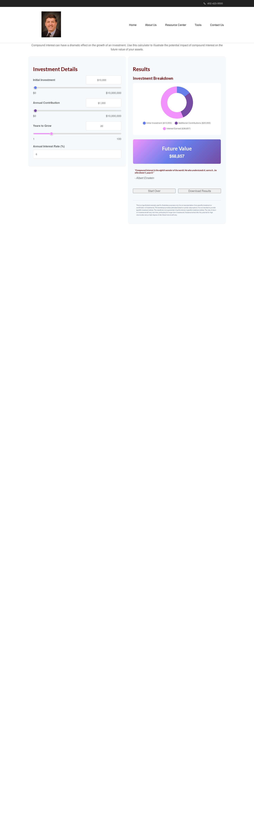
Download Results (199, 191)
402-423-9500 (215, 3)
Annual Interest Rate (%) (49, 146)
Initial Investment (44, 80)
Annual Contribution (46, 103)
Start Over (154, 191)
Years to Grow (42, 126)
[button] (151, 25)
